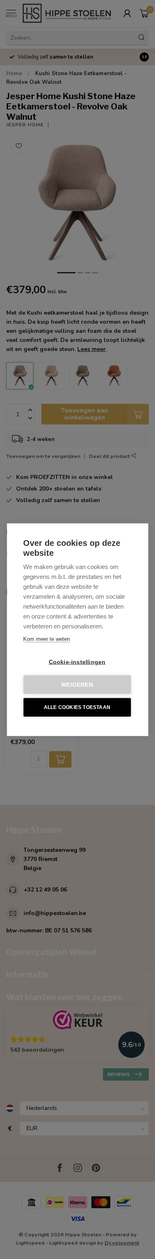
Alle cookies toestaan (77, 707)
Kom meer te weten (46, 638)
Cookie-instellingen (77, 662)
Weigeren (77, 684)
